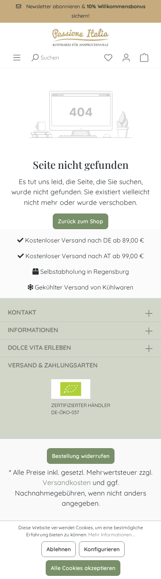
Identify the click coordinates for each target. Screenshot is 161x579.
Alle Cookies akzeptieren (83, 568)
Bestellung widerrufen (80, 456)
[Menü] (17, 57)
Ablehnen (59, 549)
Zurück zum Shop (80, 221)
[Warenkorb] (144, 57)
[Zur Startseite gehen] (80, 37)
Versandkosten (67, 482)
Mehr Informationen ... (111, 534)
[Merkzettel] (108, 57)
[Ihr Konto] (126, 57)
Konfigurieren (102, 549)
